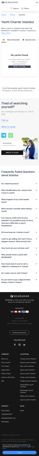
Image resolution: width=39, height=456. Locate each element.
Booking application (19, 333)
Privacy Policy (6, 373)
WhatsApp (5, 422)
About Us (4, 359)
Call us (4, 120)
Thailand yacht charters (28, 381)
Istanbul (7, 90)
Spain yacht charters (27, 370)
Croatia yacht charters (28, 359)
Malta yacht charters (27, 396)
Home (3, 15)
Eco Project (5, 366)
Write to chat (12, 153)
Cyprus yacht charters (28, 400)
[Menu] (37, 2)
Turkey (12, 15)
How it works (5, 362)
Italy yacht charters (27, 366)
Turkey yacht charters (27, 377)
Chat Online (5, 411)
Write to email (8, 127)
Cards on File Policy (8, 377)
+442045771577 (6, 414)
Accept (19, 452)
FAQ (2, 381)
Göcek (20, 90)
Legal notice (5, 370)
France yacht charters (28, 373)
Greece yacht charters (28, 362)
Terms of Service (18, 441)
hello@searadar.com (8, 418)
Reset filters (19, 67)
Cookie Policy (23, 446)
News (22, 411)
